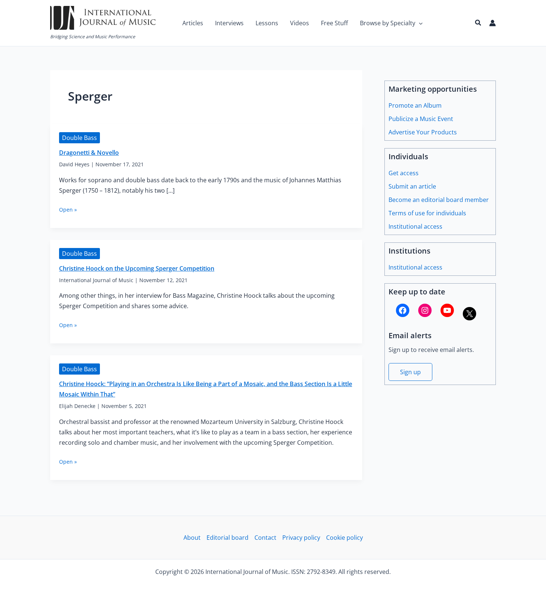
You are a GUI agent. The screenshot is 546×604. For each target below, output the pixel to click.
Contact (265, 537)
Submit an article (412, 186)
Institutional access (415, 226)
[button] (419, 23)
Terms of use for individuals (427, 213)
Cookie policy (344, 537)
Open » (68, 209)
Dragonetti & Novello (89, 152)
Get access (404, 173)
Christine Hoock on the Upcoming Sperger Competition (136, 268)
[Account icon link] (492, 23)
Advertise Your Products (423, 132)
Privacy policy (301, 537)
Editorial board (227, 537)
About (192, 537)
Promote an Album (415, 105)
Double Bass (79, 138)
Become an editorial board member (439, 200)
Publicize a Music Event (421, 119)
